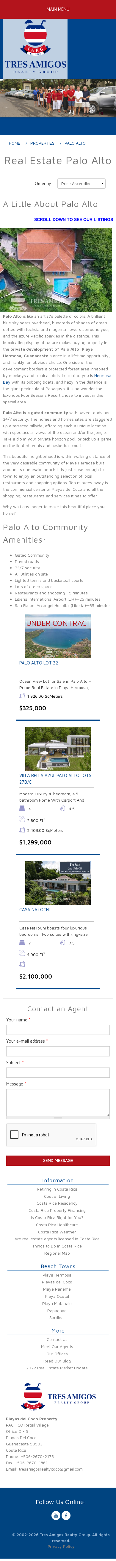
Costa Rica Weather (57, 1231)
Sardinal (57, 1317)
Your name (18, 1019)
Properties (42, 143)
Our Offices (57, 1353)
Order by (43, 183)
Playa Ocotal (57, 1296)
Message (16, 1083)
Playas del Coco (57, 1281)
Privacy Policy (61, 1546)
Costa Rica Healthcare (57, 1224)
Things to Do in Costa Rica (57, 1245)
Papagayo (57, 1310)
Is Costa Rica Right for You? (57, 1217)
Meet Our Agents (57, 1346)
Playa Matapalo (57, 1303)
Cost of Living (57, 1196)
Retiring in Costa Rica (57, 1188)
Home (14, 143)
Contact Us (57, 1339)
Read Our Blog (57, 1360)
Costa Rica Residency (57, 1203)
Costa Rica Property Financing (57, 1210)
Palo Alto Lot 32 (38, 662)
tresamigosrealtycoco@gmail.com (51, 1468)
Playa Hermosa (57, 1274)
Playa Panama (57, 1289)
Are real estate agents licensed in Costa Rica (57, 1238)
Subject (15, 1062)
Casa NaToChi (34, 909)
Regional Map (57, 1253)
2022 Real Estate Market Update (57, 1367)
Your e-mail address (27, 1041)
